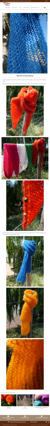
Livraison (39, 424)
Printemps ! (9, 407)
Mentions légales (33, 424)
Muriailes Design (14, 424)
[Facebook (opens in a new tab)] (46, 1)
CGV (36, 424)
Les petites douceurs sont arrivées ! (41, 407)
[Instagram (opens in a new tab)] (47, 1)
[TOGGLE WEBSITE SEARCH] (47, 7)
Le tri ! (25, 407)
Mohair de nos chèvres (44, 424)
